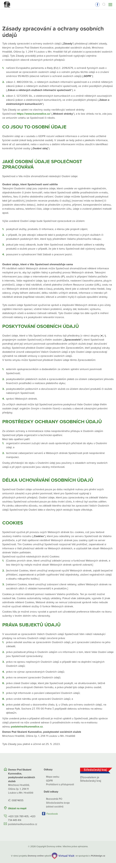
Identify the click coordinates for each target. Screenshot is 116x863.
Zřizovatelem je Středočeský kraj (90, 779)
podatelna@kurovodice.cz (27, 726)
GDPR (49, 780)
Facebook (97, 4)
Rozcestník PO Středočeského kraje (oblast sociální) (58, 802)
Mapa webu (52, 776)
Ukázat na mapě (17, 808)
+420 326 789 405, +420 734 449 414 (21, 818)
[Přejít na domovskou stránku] (7, 4)
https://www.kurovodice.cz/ (34, 113)
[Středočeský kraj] (96, 770)
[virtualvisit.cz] (63, 856)
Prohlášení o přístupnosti (60, 784)
